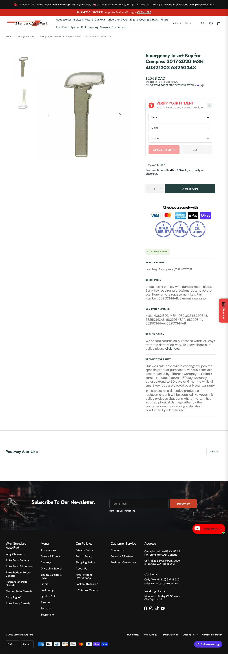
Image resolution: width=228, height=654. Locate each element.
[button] (203, 23)
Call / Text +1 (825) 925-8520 (161, 579)
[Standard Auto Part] (28, 23)
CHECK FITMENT (164, 150)
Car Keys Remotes (25, 36)
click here (208, 4)
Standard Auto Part (23, 634)
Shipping (149, 81)
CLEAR (196, 150)
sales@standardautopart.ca (161, 583)
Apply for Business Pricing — (114, 12)
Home (9, 36)
